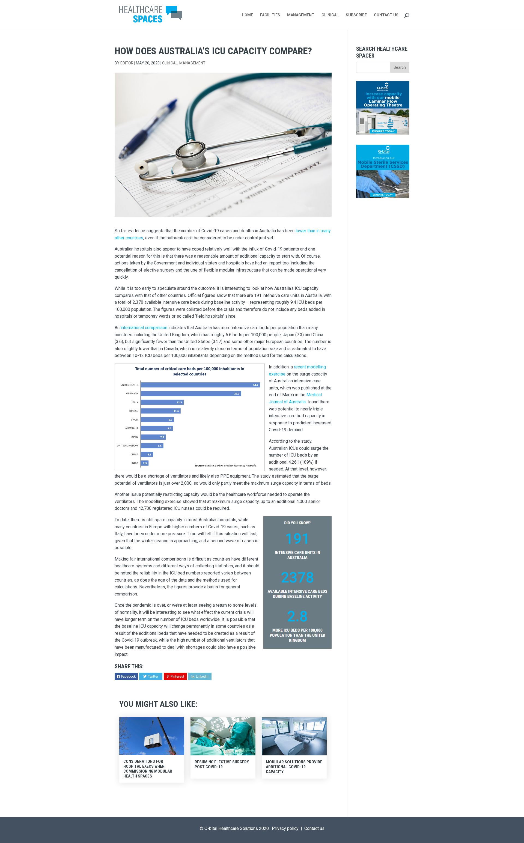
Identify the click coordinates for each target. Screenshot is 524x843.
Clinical (330, 15)
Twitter (153, 676)
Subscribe (356, 15)
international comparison (144, 327)
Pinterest (177, 676)
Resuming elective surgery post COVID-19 (222, 764)
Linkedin (202, 676)
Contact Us (386, 15)
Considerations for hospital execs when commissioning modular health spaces (147, 769)
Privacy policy (285, 828)
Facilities (270, 15)
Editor (126, 63)
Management (300, 15)
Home (247, 15)
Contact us (314, 828)
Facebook (128, 676)
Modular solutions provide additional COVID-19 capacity (294, 766)
